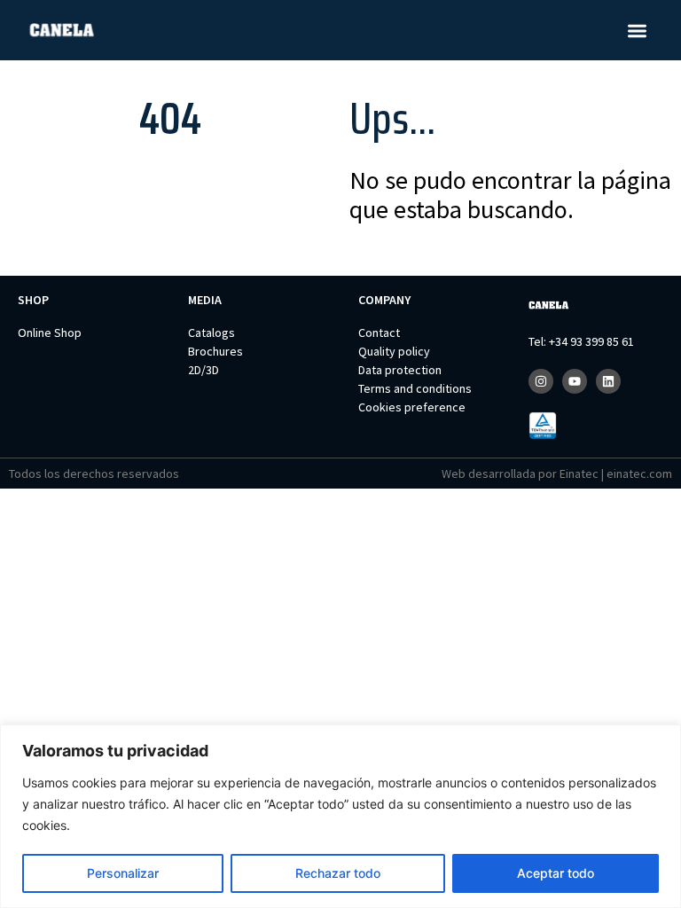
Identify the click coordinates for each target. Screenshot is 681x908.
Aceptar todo (555, 873)
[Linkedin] (608, 381)
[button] (638, 30)
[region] (340, 816)
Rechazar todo (337, 873)
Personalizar (123, 873)
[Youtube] (574, 381)
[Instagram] (540, 381)
